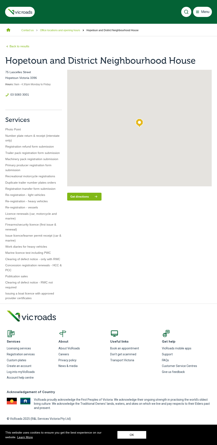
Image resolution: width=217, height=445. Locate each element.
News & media (68, 366)
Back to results (19, 46)
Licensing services (19, 348)
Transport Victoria (122, 360)
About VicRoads (69, 348)
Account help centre (20, 377)
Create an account (19, 366)
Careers (63, 354)
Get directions (86, 198)
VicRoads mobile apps (176, 348)
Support (167, 354)
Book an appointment (124, 348)
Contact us (27, 30)
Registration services (21, 354)
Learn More (25, 437)
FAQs (165, 360)
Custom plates (16, 360)
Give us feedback (173, 372)
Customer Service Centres (179, 366)
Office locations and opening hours (60, 30)
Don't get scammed (123, 354)
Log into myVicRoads (21, 372)
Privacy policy (67, 360)
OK (132, 435)
